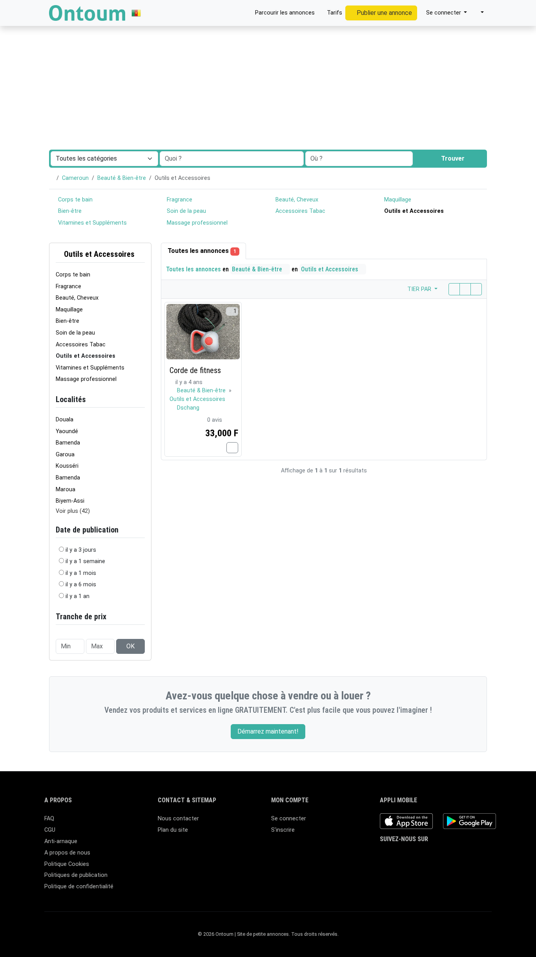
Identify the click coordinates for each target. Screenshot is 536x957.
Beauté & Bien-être (121, 178)
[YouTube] (442, 855)
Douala (64, 419)
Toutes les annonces (202, 250)
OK (130, 646)
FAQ (49, 818)
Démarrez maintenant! (268, 731)
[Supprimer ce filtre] (142, 254)
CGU (49, 830)
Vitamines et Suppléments (92, 223)
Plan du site (173, 830)
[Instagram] (407, 855)
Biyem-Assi (70, 501)
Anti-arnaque (60, 841)
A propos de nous (67, 852)
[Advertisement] (268, 59)
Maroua (65, 489)
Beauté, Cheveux (296, 199)
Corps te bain (75, 199)
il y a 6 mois (81, 584)
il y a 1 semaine (85, 561)
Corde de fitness (195, 370)
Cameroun (75, 178)
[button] (478, 12)
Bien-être (69, 211)
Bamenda (68, 442)
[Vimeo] (453, 855)
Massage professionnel (196, 223)
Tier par (420, 289)
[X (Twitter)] (396, 855)
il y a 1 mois (81, 573)
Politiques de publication (76, 875)
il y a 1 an (77, 596)
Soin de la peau (185, 211)
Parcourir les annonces (284, 12)
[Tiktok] (430, 855)
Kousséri (67, 466)
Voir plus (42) (73, 511)
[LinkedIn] (419, 855)
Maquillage (397, 199)
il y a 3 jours (81, 550)
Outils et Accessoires (98, 254)
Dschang (188, 407)
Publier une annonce (383, 12)
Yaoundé (67, 431)
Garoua (65, 454)
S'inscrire (283, 830)
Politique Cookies (66, 864)
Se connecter (288, 818)
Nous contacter (178, 818)
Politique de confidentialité (78, 886)
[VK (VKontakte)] (464, 855)
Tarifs (333, 12)
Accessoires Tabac (299, 211)
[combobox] (359, 158)
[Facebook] (385, 855)
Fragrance (178, 199)
